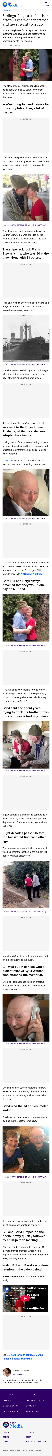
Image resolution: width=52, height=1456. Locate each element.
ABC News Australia (32, 574)
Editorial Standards (36, 1441)
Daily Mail (8, 460)
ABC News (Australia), (23, 1355)
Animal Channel (11, 1411)
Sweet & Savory (11, 1406)
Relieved (7, 1400)
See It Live (31, 1395)
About (6, 1432)
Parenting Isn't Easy (36, 1400)
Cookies (30, 1432)
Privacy (6, 1441)
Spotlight (31, 1406)
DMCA (28, 1437)
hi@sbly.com (18, 1374)
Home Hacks (32, 1411)
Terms (6, 1437)
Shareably (8, 1395)
